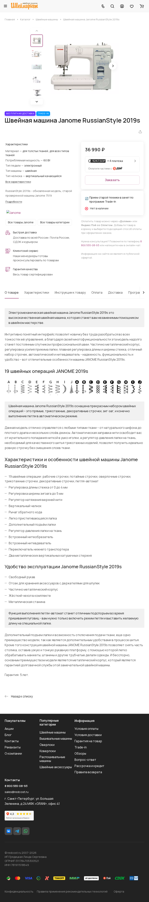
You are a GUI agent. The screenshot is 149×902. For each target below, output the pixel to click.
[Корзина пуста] (142, 6)
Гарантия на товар (88, 741)
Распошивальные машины (52, 759)
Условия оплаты (86, 729)
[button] (36, 102)
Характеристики (36, 292)
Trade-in (80, 747)
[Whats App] (25, 831)
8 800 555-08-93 (16, 786)
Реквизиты (13, 747)
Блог (8, 735)
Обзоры (80, 753)
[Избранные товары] (131, 6)
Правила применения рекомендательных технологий (72, 891)
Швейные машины (53, 732)
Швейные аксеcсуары (56, 767)
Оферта (119, 891)
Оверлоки (47, 745)
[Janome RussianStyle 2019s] (82, 66)
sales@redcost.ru (17, 792)
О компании (13, 753)
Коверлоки (48, 751)
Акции (9, 729)
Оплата (96, 292)
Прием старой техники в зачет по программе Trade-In (111, 199)
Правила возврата (88, 772)
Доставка (115, 292)
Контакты (12, 741)
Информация (84, 721)
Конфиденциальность (19, 891)
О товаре (12, 292)
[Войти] (122, 6)
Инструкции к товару (70, 292)
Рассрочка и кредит (89, 766)
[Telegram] (17, 831)
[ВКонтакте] (8, 831)
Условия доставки (88, 735)
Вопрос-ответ (85, 760)
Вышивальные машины (56, 738)
